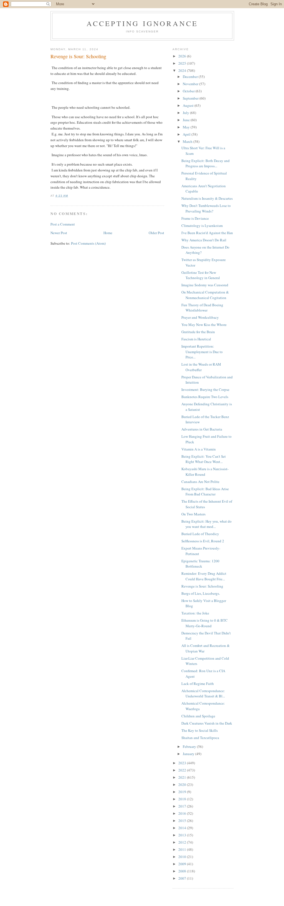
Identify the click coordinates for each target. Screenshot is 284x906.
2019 (182, 791)
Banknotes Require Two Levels (204, 396)
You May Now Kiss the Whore (204, 324)
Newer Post (58, 232)
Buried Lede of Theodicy (200, 533)
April (187, 134)
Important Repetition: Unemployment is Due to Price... (202, 352)
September (191, 98)
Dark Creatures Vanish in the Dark (206, 723)
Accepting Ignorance (142, 23)
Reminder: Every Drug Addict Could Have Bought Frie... (203, 576)
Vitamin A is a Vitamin (198, 449)
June (187, 119)
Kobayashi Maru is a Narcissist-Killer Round (205, 471)
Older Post (156, 232)
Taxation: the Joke (195, 613)
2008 (182, 871)
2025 (182, 63)
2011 (182, 849)
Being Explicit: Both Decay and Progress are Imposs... (205, 163)
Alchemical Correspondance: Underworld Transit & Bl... (203, 693)
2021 (182, 777)
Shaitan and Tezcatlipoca (200, 737)
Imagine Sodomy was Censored (204, 284)
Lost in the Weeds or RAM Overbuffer (201, 367)
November (191, 83)
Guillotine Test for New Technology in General (200, 275)
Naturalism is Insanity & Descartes (207, 198)
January (189, 753)
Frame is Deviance (195, 218)
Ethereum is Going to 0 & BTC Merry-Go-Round (204, 623)
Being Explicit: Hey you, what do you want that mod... (206, 524)
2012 (182, 842)
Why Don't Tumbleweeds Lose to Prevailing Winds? (206, 208)
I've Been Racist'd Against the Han (207, 232)
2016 (182, 813)
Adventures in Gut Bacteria (201, 429)
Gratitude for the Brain (198, 331)
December (191, 76)
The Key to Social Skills (199, 730)
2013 (182, 834)
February (190, 746)
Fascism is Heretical (196, 338)
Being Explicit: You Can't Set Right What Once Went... (203, 459)
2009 (182, 863)
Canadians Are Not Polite (200, 481)
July (186, 112)
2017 (182, 806)
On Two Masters (193, 514)
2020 (182, 784)
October (189, 90)
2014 (182, 827)
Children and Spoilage (198, 715)
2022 (182, 770)
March (188, 141)
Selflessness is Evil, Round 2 (202, 540)
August (188, 105)
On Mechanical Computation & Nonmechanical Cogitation (205, 295)
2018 (182, 798)
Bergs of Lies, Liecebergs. (200, 593)
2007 (182, 878)
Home (107, 232)
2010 (182, 856)
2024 (182, 70)
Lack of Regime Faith (197, 683)
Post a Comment (62, 224)
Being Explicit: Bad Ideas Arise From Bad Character (205, 491)
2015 (182, 820)
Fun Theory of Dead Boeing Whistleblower (202, 307)
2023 (182, 762)
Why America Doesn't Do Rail (203, 239)
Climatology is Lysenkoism (202, 225)
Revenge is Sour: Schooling (202, 586)
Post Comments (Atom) (88, 243)
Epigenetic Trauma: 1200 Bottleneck (200, 563)
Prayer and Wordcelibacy (200, 317)
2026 (182, 56)
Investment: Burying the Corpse (205, 389)
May (187, 127)
